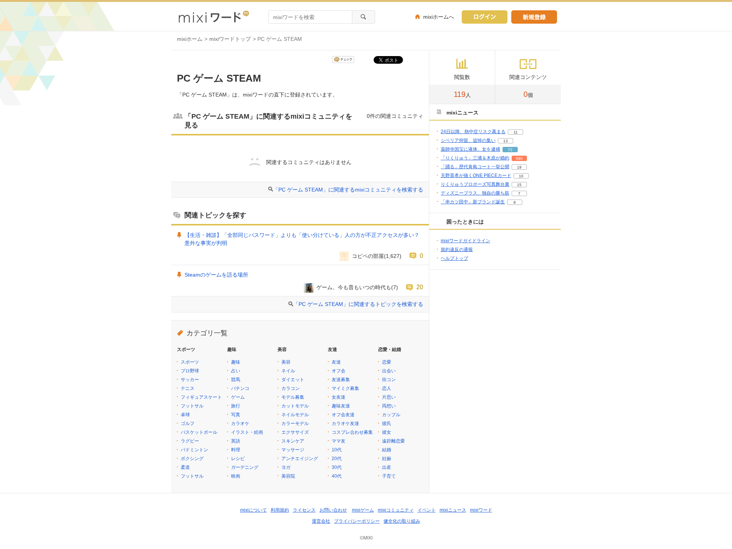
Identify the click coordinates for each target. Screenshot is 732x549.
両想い (389, 406)
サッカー (190, 379)
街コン (389, 379)
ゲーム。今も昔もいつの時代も (353, 287)
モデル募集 (292, 397)
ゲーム (238, 397)
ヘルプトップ (454, 258)
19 (519, 167)
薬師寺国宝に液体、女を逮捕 (470, 149)
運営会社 (321, 521)
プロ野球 (190, 371)
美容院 (288, 476)
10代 (337, 449)
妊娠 (386, 458)
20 (419, 286)
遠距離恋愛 (393, 441)
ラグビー (190, 441)
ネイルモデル (295, 414)
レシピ (238, 458)
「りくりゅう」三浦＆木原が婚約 (475, 158)
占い (235, 371)
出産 (386, 467)
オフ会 (338, 371)
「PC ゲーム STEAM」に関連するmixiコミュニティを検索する (348, 190)
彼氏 (386, 423)
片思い (389, 397)
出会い (389, 371)
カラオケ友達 (345, 423)
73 (510, 150)
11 (516, 132)
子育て (389, 476)
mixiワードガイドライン (465, 240)
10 (521, 176)
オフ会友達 (343, 414)
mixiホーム (189, 39)
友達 (336, 362)
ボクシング (192, 458)
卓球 (185, 414)
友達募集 (341, 379)
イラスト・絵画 (247, 432)
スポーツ (190, 362)
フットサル (192, 406)
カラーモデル (295, 423)
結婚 (386, 449)
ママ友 (338, 441)
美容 (286, 362)
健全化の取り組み (402, 521)
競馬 (235, 379)
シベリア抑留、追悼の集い (468, 140)
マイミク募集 (345, 388)
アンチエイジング (299, 458)
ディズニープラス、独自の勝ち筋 (475, 193)
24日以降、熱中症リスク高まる (473, 131)
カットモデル (295, 406)
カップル (391, 414)
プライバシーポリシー (357, 521)
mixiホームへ (438, 17)
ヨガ (286, 467)
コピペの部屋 (368, 256)
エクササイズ (295, 432)
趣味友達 (341, 406)
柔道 (185, 467)
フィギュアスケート (201, 397)
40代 (337, 476)
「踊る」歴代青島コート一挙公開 (475, 166)
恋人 (386, 388)
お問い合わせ (333, 510)
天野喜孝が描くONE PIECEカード (476, 175)
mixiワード (481, 510)
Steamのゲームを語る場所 (216, 275)
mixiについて (253, 510)
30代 (337, 467)
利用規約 (280, 510)
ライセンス (304, 510)
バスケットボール (199, 432)
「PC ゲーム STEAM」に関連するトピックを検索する (358, 304)
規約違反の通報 (457, 249)
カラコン (290, 388)
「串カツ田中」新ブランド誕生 (473, 201)
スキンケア (292, 441)
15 (519, 185)
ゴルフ (187, 423)
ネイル (288, 371)
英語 (235, 441)
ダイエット (292, 379)
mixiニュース (453, 510)
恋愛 (386, 362)
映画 (235, 476)
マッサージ (292, 449)
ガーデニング (244, 467)
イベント (426, 510)
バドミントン (194, 449)
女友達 (338, 397)
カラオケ (240, 423)
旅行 (235, 406)
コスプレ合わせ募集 (352, 432)
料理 (235, 449)
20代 (337, 458)
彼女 (386, 432)
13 (505, 141)
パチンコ (240, 388)
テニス (187, 388)
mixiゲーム (363, 510)
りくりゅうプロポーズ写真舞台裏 (475, 184)
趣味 (235, 362)
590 (519, 158)
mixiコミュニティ (396, 510)
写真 (235, 414)
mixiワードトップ (230, 39)
